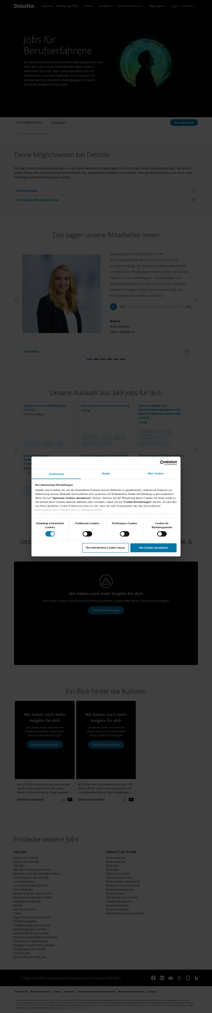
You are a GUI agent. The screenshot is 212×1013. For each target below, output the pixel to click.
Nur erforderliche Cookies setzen (105, 547)
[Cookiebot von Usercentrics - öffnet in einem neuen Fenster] (162, 462)
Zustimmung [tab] (56, 474)
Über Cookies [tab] (156, 473)
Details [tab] (106, 473)
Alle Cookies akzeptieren (153, 547)
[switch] (87, 534)
